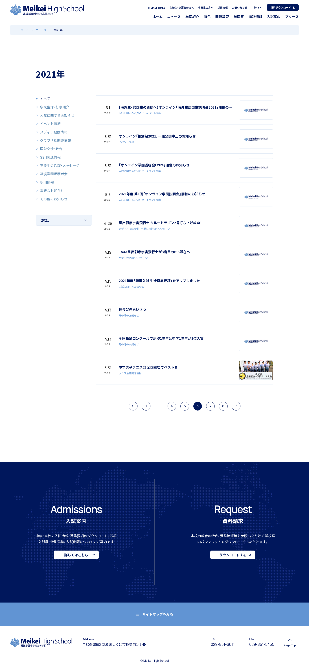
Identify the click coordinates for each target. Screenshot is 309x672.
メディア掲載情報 (129, 228)
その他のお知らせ (129, 315)
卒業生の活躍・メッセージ (155, 228)
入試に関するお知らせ (131, 113)
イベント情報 (153, 113)
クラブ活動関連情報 (130, 373)
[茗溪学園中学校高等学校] (47, 10)
